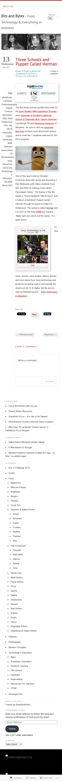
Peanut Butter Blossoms (20, 411)
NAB (10, 143)
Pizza (13, 586)
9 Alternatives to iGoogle (20, 447)
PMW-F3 (40, 212)
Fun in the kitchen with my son (23, 406)
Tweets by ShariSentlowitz (17, 704)
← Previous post (25, 334)
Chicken (14, 500)
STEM (13, 688)
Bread (15, 514)
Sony (9, 160)
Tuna (15, 568)
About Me (8, 6)
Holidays (13, 636)
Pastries (17, 536)
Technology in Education (26, 76)
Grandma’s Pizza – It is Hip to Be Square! (28, 416)
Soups (14, 617)
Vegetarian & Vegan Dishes (24, 630)
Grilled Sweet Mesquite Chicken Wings (27, 442)
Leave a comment (54, 72)
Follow (12, 728)
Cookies (17, 527)
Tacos (14, 622)
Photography (15, 642)
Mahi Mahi (18, 554)
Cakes (16, 523)
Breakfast (15, 492)
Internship (7, 132)
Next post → (50, 334)
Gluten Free (16, 573)
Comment (49, 381)
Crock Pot (15, 505)
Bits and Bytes (12, 15)
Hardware (15, 675)
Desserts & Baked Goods (23, 509)
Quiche (14, 591)
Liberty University (49, 119)
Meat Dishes (17, 577)
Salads (14, 595)
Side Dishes (16, 608)
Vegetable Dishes (19, 626)
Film (6, 125)
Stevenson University (44, 123)
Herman (50, 208)
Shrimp (16, 563)
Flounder (17, 550)
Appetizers (16, 483)
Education (7, 115)
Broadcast (7, 97)
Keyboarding (16, 679)
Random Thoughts (17, 647)
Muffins (16, 531)
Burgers (14, 496)
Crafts (12, 473)
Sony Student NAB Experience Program (37, 111)
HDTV (9, 129)
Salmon (16, 559)
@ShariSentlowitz (14, 701)
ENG (5, 118)
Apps (13, 657)
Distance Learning (19, 666)
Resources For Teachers (22, 683)
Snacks (14, 613)
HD (10, 125)
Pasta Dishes (17, 582)
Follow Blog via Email (16, 710)
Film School (31, 73)
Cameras (7, 101)
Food (11, 478)
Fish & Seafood (18, 545)
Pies (15, 540)
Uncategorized (15, 694)
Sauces (14, 604)
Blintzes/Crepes (18, 487)
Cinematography (9, 104)
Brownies (17, 518)
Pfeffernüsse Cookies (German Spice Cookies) (31, 422)
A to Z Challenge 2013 (19, 468)
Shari (26, 71)
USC (10, 185)
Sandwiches (16, 599)
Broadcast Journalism (21, 661)
